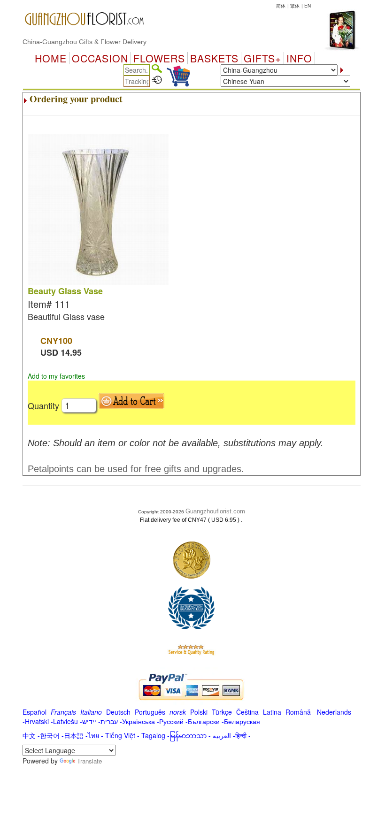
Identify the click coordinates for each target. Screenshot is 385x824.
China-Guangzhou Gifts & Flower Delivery (84, 42)
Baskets (214, 58)
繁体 (295, 5)
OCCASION (100, 58)
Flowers (159, 58)
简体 (280, 5)
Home (51, 58)
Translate (89, 760)
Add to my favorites (56, 376)
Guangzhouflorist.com (215, 511)
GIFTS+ (262, 58)
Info (299, 58)
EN (307, 5)
